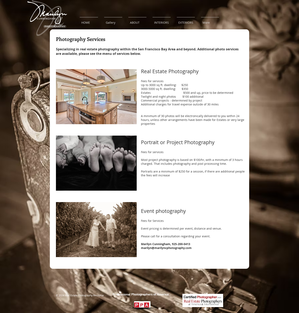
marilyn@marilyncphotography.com (166, 248)
